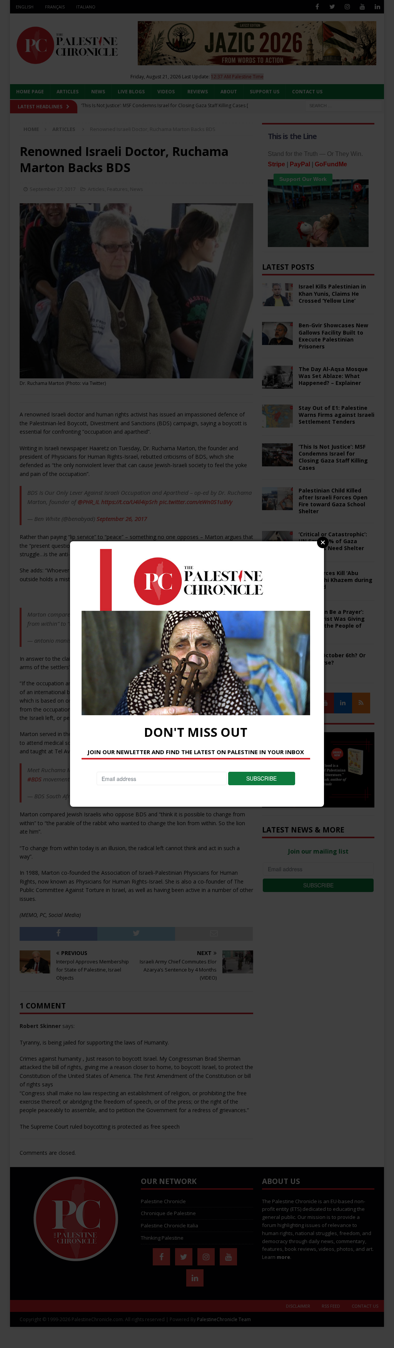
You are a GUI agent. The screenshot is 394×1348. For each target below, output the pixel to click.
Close (323, 542)
